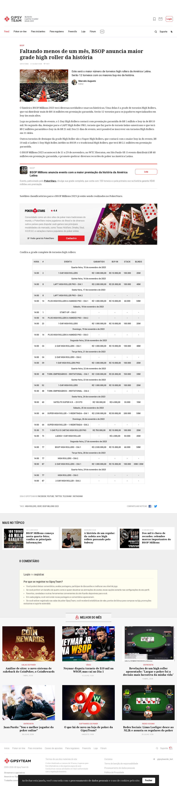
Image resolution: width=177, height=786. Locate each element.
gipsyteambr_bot (165, 759)
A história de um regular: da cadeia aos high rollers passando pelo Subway (99, 537)
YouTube (50, 496)
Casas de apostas (54, 748)
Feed (6, 31)
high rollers (30, 506)
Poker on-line (20, 31)
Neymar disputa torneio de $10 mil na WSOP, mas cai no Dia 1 (89, 670)
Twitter (58, 496)
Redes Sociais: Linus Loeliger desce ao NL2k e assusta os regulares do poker (148, 729)
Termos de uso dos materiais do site (61, 759)
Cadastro (71, 238)
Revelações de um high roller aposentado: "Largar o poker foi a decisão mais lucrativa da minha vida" (148, 671)
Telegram (67, 496)
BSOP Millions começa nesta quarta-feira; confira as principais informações (40, 537)
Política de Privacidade (114, 772)
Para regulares (57, 31)
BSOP (39, 506)
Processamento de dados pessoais (119, 768)
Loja (83, 31)
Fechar (148, 780)
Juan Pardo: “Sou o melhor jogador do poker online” (29, 729)
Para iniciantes (38, 31)
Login (169, 19)
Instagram (78, 496)
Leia (146, 172)
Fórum (93, 31)
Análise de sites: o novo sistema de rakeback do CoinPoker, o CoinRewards (28, 670)
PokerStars (50, 181)
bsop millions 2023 (51, 506)
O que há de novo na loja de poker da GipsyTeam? (88, 729)
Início (6, 748)
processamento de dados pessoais (89, 780)
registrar (39, 574)
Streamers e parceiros (14, 773)
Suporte (164, 748)
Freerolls (72, 31)
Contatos (108, 759)
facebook (42, 496)
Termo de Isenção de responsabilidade (121, 763)
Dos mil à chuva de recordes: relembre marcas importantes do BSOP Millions (156, 537)
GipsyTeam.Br (22, 767)
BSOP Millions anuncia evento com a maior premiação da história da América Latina (78, 174)
